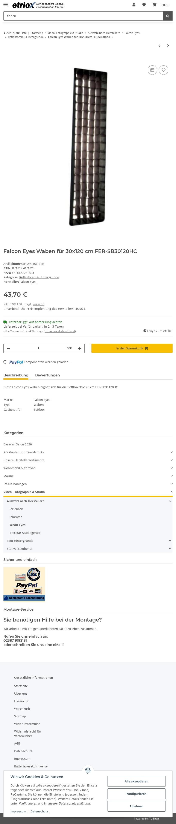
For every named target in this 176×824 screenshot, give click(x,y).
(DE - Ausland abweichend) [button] (60, 331)
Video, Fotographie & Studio (24, 492)
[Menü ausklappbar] (5, 2)
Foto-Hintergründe (20, 541)
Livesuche (21, 701)
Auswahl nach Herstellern (25, 501)
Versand (38, 304)
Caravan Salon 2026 (17, 444)
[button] (134, 4)
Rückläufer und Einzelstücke (23, 452)
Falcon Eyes (17, 525)
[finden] (168, 16)
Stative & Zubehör (20, 549)
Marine (8, 476)
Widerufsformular (27, 724)
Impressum (18, 811)
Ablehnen (136, 806)
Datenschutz (39, 811)
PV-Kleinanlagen (15, 484)
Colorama (15, 517)
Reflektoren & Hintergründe (39, 277)
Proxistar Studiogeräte (25, 533)
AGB (17, 743)
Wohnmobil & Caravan (19, 468)
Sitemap (20, 716)
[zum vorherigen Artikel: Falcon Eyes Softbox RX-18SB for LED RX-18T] (159, 45)
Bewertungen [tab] (47, 375)
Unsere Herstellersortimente (23, 460)
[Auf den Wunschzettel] (163, 70)
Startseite (21, 686)
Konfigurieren (136, 794)
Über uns (20, 693)
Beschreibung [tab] (15, 375)
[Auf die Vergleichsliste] (152, 70)
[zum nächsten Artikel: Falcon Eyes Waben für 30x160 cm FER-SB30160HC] (168, 45)
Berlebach (16, 509)
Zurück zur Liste (16, 33)
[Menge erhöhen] (79, 348)
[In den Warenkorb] (6, 59)
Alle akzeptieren (136, 781)
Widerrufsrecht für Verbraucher (27, 733)
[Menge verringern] (8, 348)
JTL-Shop (154, 818)
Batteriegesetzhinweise (31, 766)
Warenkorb (22, 709)
